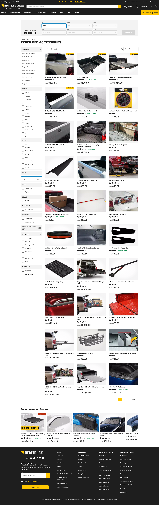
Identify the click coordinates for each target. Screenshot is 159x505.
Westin (27, 123)
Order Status (154, 2)
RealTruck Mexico (104, 486)
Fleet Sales (123, 492)
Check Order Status (125, 470)
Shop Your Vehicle (15, 12)
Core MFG (28, 99)
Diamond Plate (29, 151)
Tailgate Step (28, 188)
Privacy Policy (61, 470)
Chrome (27, 167)
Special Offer (28, 218)
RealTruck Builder (80, 2)
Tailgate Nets (26, 80)
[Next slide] (136, 428)
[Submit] (48, 475)
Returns (122, 474)
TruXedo (27, 96)
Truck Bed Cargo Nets (28, 53)
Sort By (121, 49)
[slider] (22, 176)
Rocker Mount (29, 209)
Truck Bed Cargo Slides (28, 70)
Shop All (3, 12)
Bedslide (27, 116)
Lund (26, 103)
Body (43, 29)
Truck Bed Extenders (28, 73)
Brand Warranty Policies (127, 485)
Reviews (101, 463)
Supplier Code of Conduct (64, 474)
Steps (61, 12)
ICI (25, 137)
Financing (123, 463)
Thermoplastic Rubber (31, 245)
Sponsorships (103, 466)
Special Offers (82, 470)
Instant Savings (29, 222)
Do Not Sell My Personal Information (71, 499)
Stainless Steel (29, 164)
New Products (28, 12)
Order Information (125, 459)
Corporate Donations (105, 459)
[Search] (119, 6)
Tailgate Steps (26, 67)
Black (26, 157)
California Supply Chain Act (88, 499)
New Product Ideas (83, 477)
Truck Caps (53, 12)
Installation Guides (83, 455)
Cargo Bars (25, 60)
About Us (60, 455)
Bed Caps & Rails (27, 77)
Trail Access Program (105, 470)
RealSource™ (103, 455)
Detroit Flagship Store (63, 487)
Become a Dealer (62, 483)
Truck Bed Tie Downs (28, 63)
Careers (59, 459)
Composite (28, 248)
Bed (68, 29)
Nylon (26, 255)
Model (94, 22)
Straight (27, 201)
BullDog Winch (29, 130)
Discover (76, 12)
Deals (68, 12)
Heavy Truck (81, 474)
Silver (26, 144)
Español (122, 488)
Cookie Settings (101, 499)
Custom (27, 154)
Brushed (27, 147)
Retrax (27, 113)
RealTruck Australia (104, 478)
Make (68, 22)
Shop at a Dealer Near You (132, 2)
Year (43, 22)
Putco (26, 133)
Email (22, 472)
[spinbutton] (24, 179)
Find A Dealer (124, 477)
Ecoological (28, 106)
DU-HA (27, 92)
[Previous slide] (22, 428)
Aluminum (28, 241)
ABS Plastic (28, 251)
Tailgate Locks (26, 84)
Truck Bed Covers (41, 12)
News (59, 466)
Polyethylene (28, 238)
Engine (94, 29)
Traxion (27, 109)
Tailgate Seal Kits (27, 56)
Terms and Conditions (111, 499)
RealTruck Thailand (104, 489)
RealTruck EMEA (104, 482)
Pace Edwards (29, 126)
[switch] (31, 228)
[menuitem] (3, 12)
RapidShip (81, 459)
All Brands (81, 466)
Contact (145, 2)
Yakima (27, 120)
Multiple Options (29, 161)
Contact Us (123, 455)
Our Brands (60, 463)
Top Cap (27, 192)
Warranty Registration (126, 481)
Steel (26, 262)
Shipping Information (126, 466)
